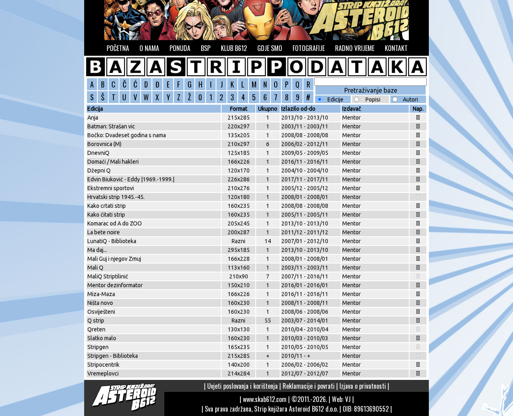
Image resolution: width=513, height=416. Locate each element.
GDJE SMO (269, 48)
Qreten (96, 329)
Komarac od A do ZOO (114, 223)
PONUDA (180, 48)
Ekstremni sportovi (110, 188)
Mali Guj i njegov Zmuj (114, 259)
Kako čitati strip (106, 214)
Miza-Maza (101, 294)
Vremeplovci (103, 373)
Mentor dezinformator (115, 285)
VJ (348, 399)
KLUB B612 (234, 48)
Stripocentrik (103, 364)
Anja (92, 117)
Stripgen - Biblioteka (112, 356)
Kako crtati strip (106, 206)
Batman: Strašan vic (111, 126)
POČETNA (118, 48)
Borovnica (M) (104, 144)
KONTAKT (396, 48)
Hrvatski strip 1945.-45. (116, 197)
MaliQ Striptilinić (107, 276)
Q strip (95, 320)
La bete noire (103, 232)
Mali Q (95, 267)
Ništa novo (100, 303)
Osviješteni (101, 311)
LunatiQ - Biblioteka (111, 241)
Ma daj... (97, 250)
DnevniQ (98, 153)
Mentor (351, 117)
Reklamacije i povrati (309, 386)
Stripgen (98, 347)
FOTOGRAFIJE (309, 48)
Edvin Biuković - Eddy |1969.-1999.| (130, 179)
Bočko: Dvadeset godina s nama (126, 135)
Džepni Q (99, 170)
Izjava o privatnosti (362, 386)
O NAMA (149, 48)
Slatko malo (101, 338)
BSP (205, 48)
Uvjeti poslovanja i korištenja (242, 386)
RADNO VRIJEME (354, 48)
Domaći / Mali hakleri (113, 161)
